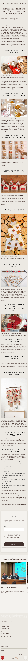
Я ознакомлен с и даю (14, 536)
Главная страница (5, 18)
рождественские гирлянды (19, 504)
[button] (6, 609)
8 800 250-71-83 (5, 628)
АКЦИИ (2, 657)
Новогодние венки (6, 504)
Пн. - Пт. (3, 631)
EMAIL (5, 526)
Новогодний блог (14, 18)
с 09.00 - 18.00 (5, 633)
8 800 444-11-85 (5, 626)
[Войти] (25, 3)
